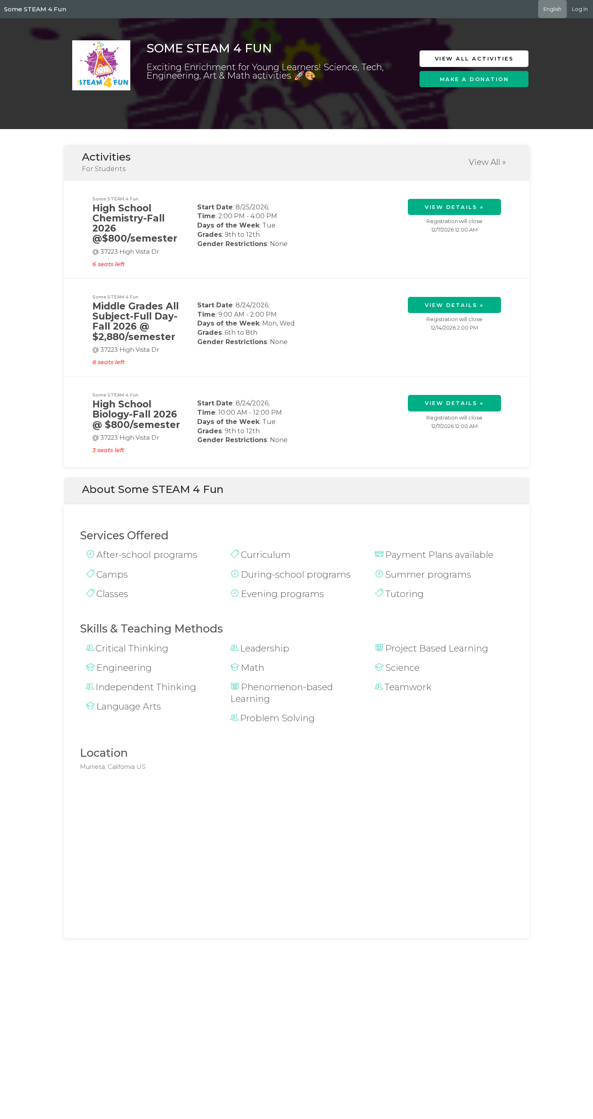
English (552, 9)
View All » (487, 162)
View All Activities (474, 58)
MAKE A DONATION (474, 79)
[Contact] (483, 97)
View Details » (454, 207)
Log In (580, 9)
